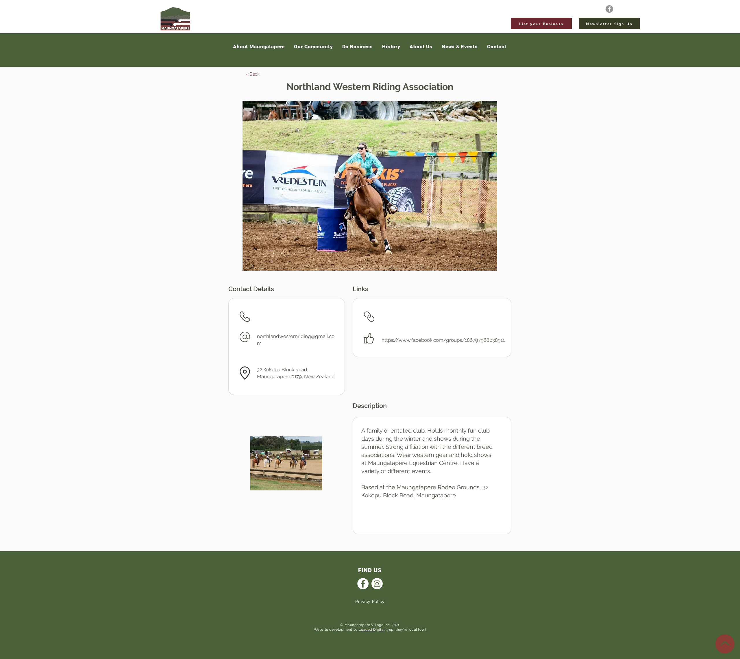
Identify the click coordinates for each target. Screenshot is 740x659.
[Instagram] (377, 583)
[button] (459, 47)
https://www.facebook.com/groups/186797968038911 (443, 340)
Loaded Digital (371, 629)
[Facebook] (609, 9)
